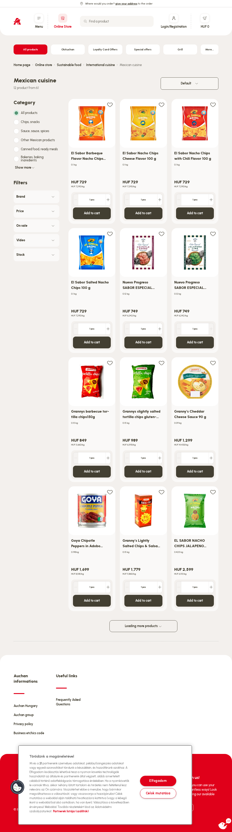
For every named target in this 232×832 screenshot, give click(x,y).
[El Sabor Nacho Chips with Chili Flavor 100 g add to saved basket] (213, 104)
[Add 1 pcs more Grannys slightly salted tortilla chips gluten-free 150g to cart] (159, 458)
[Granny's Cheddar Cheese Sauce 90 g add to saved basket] (213, 363)
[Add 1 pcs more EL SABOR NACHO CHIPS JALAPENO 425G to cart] (211, 587)
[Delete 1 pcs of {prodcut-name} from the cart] (75, 199)
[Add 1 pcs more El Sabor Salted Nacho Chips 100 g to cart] (108, 329)
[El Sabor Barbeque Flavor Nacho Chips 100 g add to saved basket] (110, 104)
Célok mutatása (158, 793)
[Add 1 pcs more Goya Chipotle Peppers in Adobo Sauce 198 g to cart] (108, 587)
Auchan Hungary (26, 706)
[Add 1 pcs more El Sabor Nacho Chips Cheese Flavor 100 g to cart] (159, 199)
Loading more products (141, 626)
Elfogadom (158, 781)
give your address (126, 3)
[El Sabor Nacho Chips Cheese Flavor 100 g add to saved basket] (161, 104)
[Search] (85, 21)
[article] (91, 161)
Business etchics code (29, 733)
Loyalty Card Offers (105, 49)
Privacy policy (23, 724)
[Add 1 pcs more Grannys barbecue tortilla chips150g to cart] (108, 458)
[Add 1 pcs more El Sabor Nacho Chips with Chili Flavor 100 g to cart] (211, 199)
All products (30, 49)
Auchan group (24, 715)
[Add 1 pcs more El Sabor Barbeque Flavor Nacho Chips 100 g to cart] (108, 199)
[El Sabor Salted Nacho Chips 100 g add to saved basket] (110, 233)
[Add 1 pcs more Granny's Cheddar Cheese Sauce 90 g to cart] (211, 458)
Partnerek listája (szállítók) (71, 811)
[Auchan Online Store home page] (17, 21)
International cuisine (100, 65)
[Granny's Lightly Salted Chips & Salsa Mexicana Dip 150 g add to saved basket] (161, 492)
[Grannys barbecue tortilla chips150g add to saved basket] (110, 363)
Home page (22, 65)
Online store (43, 65)
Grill (180, 49)
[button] (17, 787)
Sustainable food (69, 65)
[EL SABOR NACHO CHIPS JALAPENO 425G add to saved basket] (213, 492)
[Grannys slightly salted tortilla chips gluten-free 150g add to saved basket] (161, 363)
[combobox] (117, 21)
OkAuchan (67, 49)
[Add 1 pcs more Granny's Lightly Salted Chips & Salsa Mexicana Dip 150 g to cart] (159, 587)
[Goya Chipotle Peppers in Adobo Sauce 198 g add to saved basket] (110, 492)
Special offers (142, 49)
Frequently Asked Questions (68, 702)
